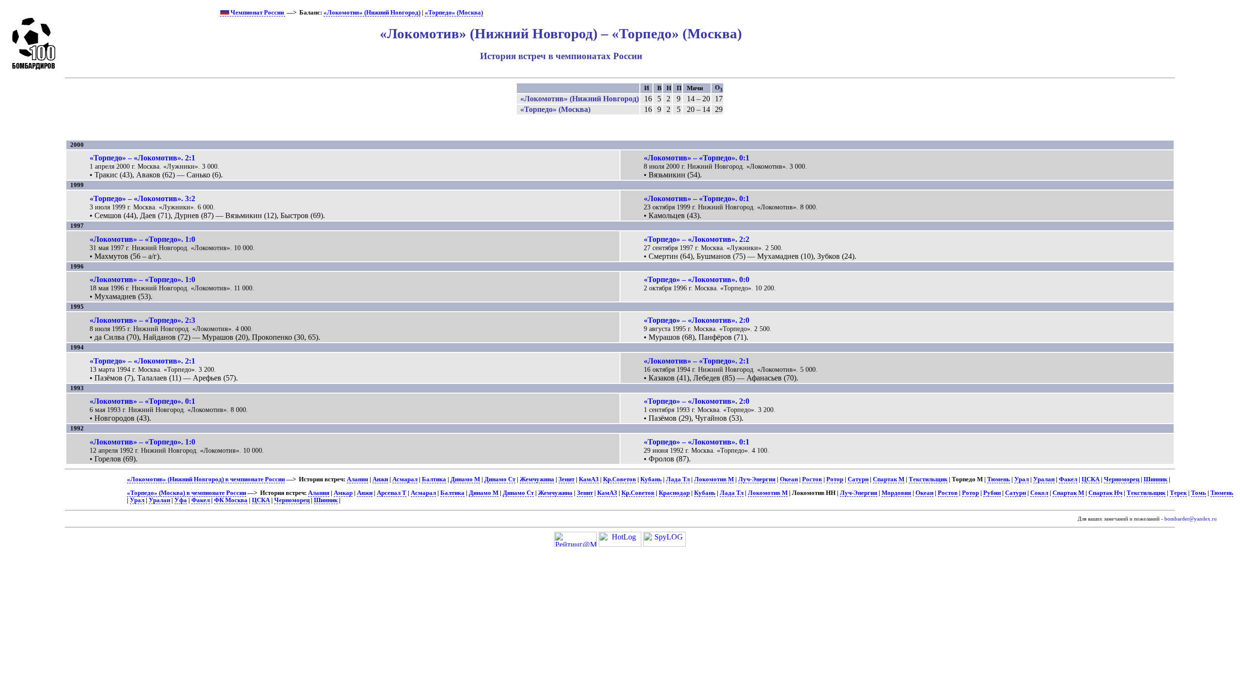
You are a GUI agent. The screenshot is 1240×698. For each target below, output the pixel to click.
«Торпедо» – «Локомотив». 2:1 (142, 158)
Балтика (434, 479)
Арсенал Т (391, 493)
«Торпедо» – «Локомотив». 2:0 (696, 320)
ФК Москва (231, 500)
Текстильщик (928, 479)
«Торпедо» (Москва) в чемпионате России (186, 493)
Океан (789, 479)
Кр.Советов (619, 479)
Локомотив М (714, 479)
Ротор (834, 479)
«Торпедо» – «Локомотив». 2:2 (696, 239)
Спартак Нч (1105, 493)
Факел (1068, 479)
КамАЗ (589, 479)
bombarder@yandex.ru (1190, 519)
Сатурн (858, 479)
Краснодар (674, 493)
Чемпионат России (257, 12)
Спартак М (888, 479)
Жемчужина (537, 479)
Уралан (1043, 479)
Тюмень (998, 479)
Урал (1021, 479)
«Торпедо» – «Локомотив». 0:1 (696, 442)
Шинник (1155, 479)
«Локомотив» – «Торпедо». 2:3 (142, 320)
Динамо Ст (499, 479)
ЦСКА (1091, 479)
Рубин (992, 493)
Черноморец (1121, 479)
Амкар (343, 493)
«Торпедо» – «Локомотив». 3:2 (142, 198)
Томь (1198, 493)
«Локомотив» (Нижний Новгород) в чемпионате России (206, 479)
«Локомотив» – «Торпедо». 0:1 (696, 158)
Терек (1178, 493)
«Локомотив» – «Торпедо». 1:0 (142, 239)
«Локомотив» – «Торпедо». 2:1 (696, 361)
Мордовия (896, 493)
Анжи (380, 479)
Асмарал (405, 479)
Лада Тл (678, 479)
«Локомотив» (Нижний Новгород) (372, 12)
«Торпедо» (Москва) (454, 12)
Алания (357, 479)
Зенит (566, 479)
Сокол (1039, 493)
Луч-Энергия (756, 479)
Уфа (180, 500)
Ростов (812, 479)
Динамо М (465, 479)
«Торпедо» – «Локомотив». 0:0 (696, 279)
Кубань (651, 479)
